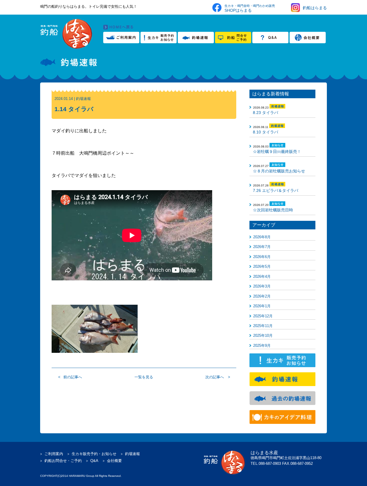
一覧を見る (143, 377)
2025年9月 (262, 345)
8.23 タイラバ (265, 112)
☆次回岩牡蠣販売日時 (273, 210)
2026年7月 (262, 247)
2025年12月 (263, 316)
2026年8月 (262, 237)
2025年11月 (263, 326)
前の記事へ (72, 377)
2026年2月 (262, 296)
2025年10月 (263, 335)
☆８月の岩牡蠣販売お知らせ (279, 171)
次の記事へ (214, 377)
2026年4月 (262, 276)
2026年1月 (262, 306)
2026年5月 (262, 266)
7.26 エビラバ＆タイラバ (275, 190)
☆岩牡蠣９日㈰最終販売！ (277, 151)
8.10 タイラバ (265, 132)
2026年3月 (262, 286)
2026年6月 (262, 257)
